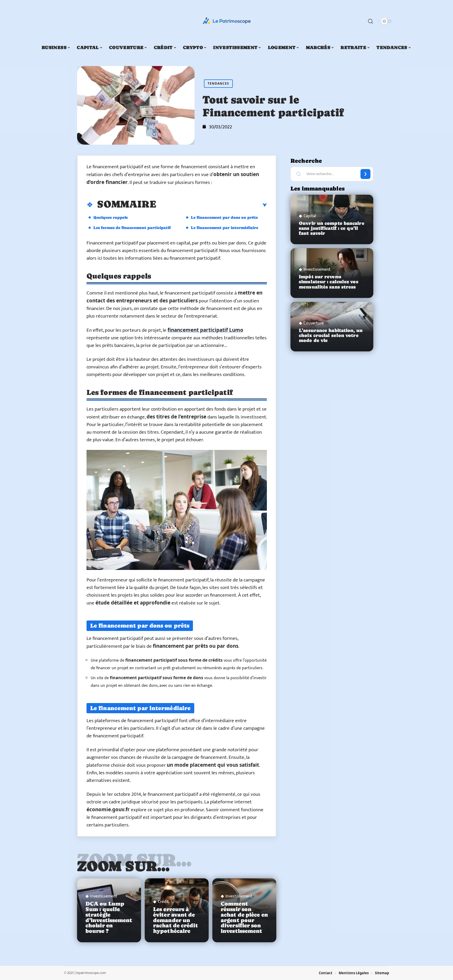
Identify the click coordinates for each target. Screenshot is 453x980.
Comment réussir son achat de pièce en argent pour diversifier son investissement (244, 917)
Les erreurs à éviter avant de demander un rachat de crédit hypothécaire (175, 920)
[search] (370, 21)
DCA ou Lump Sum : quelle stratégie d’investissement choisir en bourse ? (108, 917)
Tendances (218, 83)
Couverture (314, 323)
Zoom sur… (123, 866)
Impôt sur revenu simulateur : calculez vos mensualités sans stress (328, 281)
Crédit (163, 902)
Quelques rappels (110, 217)
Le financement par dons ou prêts (224, 217)
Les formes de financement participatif (132, 227)
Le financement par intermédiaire (224, 227)
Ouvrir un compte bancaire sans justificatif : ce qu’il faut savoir (331, 228)
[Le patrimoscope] (226, 21)
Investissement (103, 896)
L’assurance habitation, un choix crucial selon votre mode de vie (331, 335)
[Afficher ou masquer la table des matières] (211, 205)
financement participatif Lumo (205, 329)
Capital (310, 216)
